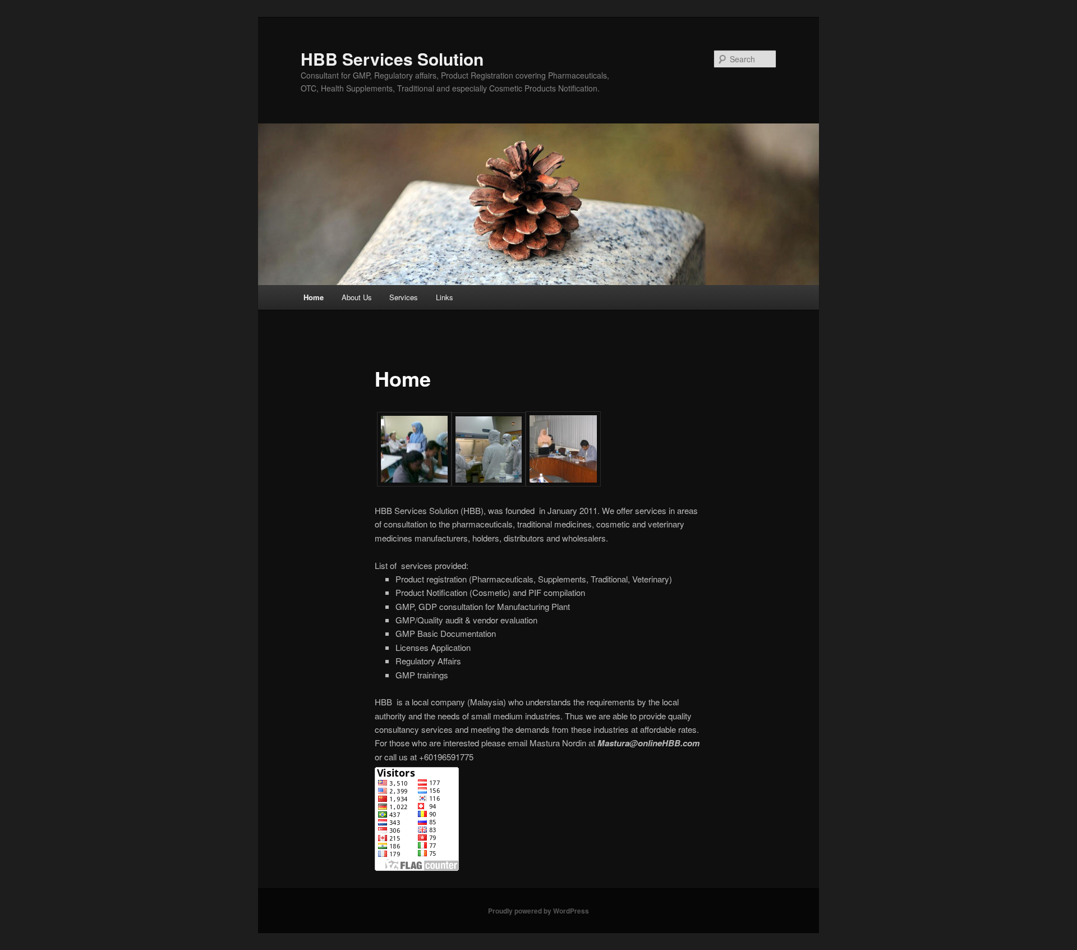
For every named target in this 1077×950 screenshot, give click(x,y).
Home (313, 297)
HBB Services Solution (392, 59)
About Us (357, 297)
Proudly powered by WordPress (538, 911)
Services (403, 297)
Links (444, 297)
